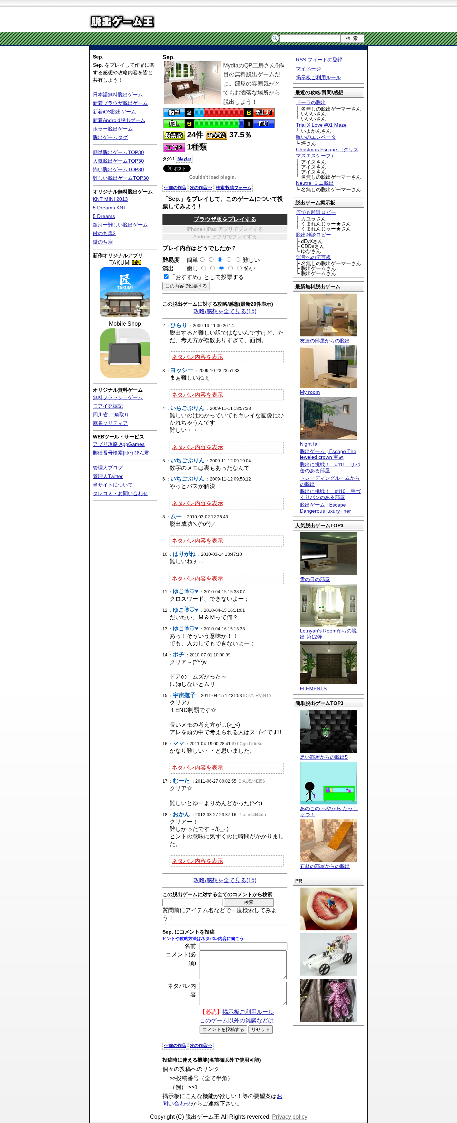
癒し (189, 268)
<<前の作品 (175, 187)
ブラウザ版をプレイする (225, 219)
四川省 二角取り (111, 414)
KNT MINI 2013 (110, 199)
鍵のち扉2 (104, 233)
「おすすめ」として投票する (207, 277)
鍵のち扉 (103, 242)
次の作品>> (201, 187)
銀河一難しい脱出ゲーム (120, 225)
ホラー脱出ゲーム (113, 129)
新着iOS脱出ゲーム (114, 112)
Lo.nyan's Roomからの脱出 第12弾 (328, 634)
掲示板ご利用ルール (318, 77)
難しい (251, 260)
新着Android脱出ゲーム (119, 120)
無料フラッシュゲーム (118, 397)
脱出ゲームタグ (110, 137)
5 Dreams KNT (109, 207)
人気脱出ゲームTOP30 (118, 161)
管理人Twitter (108, 476)
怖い (250, 268)
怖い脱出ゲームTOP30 (118, 169)
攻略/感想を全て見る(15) (225, 311)
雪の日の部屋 (315, 579)
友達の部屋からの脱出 (325, 341)
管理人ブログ (108, 468)
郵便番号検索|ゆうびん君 (121, 453)
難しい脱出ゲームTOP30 (121, 178)
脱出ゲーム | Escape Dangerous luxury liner (325, 508)
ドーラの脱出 (311, 102)
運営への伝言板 (313, 257)
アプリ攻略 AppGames (119, 444)
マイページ (308, 68)
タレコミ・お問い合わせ (120, 493)
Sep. (98, 57)
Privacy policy (289, 1117)
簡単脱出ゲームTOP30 (118, 152)
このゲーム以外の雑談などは (237, 1020)
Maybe (184, 158)
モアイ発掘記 (108, 406)
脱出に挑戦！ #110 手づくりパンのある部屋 (330, 494)
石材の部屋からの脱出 (325, 866)
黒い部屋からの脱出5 (324, 757)
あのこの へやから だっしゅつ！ (329, 811)
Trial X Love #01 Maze (321, 125)
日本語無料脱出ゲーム (118, 94)
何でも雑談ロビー (316, 212)
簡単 (189, 260)
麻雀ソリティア (110, 423)
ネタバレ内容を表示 (197, 357)
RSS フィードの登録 (319, 59)
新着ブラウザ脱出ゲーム (120, 103)
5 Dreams (104, 216)
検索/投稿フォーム (233, 187)
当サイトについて (113, 485)
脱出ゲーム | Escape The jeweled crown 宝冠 (328, 454)
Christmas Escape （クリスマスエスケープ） (327, 152)
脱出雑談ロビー (313, 235)
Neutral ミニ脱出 (315, 183)
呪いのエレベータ (316, 137)
